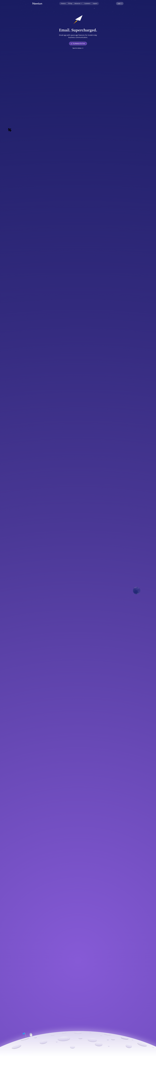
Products (63, 3)
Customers (87, 3)
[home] (37, 3)
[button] (78, 3)
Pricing (70, 3)
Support (95, 3)
